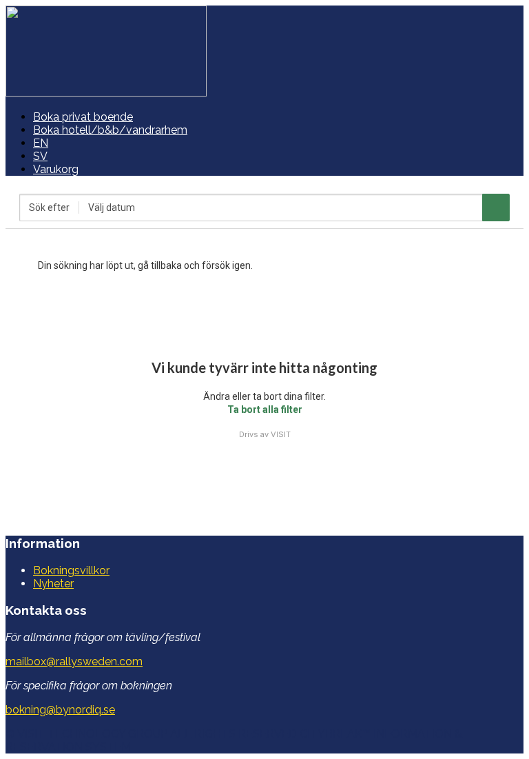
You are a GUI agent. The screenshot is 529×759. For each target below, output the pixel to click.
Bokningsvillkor (71, 570)
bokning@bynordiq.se (60, 709)
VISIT (281, 434)
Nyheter (53, 583)
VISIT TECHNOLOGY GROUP (92, 733)
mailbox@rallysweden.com (74, 661)
